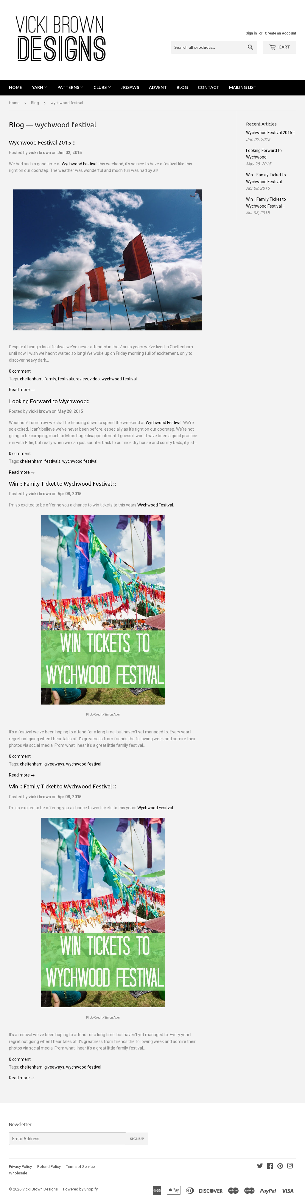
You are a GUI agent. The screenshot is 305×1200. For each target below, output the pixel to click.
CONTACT (208, 87)
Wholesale (18, 1173)
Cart (284, 46)
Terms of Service (80, 1166)
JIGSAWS (130, 87)
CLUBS (101, 87)
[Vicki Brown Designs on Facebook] (270, 1166)
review (82, 379)
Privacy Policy (20, 1166)
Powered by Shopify (80, 1189)
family (50, 379)
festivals (66, 379)
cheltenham (31, 379)
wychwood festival (119, 379)
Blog (35, 103)
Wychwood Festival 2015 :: (42, 142)
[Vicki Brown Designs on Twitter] (260, 1166)
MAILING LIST (242, 87)
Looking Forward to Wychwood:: (49, 401)
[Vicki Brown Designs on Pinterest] (280, 1166)
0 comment (20, 371)
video (95, 379)
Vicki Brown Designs (40, 1189)
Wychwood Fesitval (155, 505)
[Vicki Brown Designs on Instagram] (290, 1166)
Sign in (251, 33)
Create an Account (280, 33)
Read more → (22, 389)
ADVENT (158, 87)
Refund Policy (49, 1166)
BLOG (182, 87)
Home (15, 87)
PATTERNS (68, 87)
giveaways (54, 764)
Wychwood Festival (79, 163)
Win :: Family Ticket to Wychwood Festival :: (62, 484)
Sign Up (137, 1138)
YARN (38, 87)
